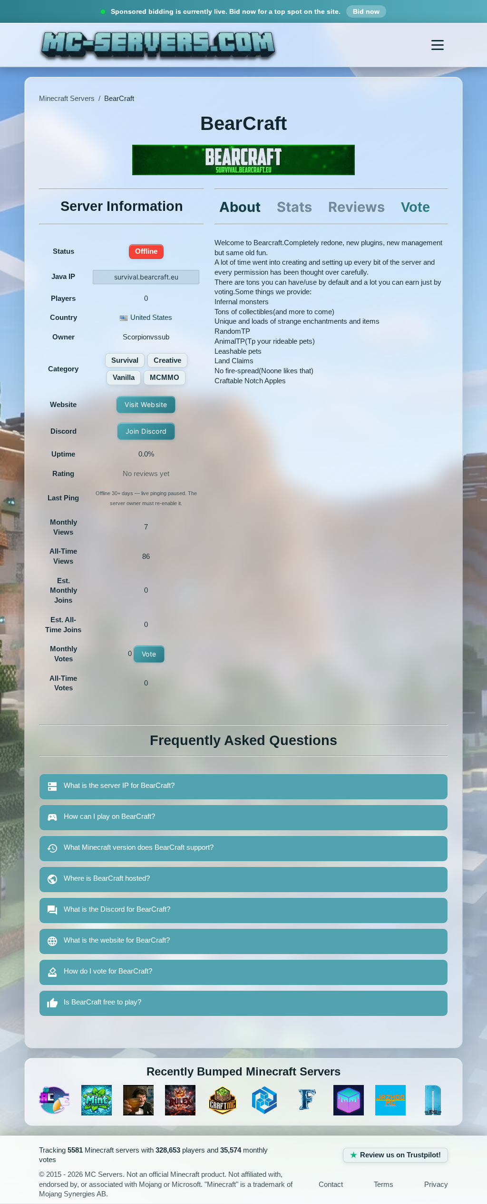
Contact (331, 1184)
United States (151, 317)
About (240, 207)
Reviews (356, 207)
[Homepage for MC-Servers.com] (158, 45)
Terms (383, 1184)
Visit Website (146, 404)
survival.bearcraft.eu (146, 277)
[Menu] (437, 45)
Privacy (436, 1184)
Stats (294, 207)
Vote (149, 654)
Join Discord (146, 431)
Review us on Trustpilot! (400, 1155)
